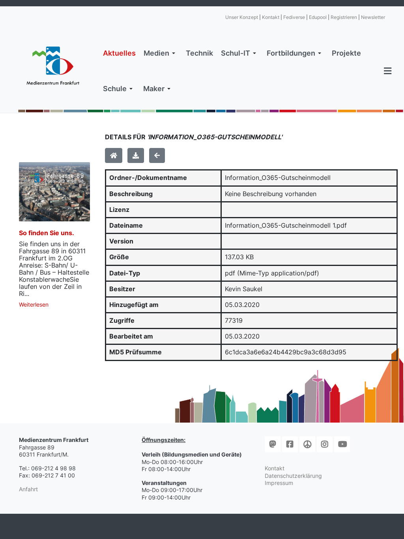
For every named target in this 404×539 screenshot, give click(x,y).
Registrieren (344, 17)
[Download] (135, 155)
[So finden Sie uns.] (54, 191)
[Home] (113, 155)
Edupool (318, 17)
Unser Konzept (241, 17)
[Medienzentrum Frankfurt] (52, 65)
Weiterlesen (34, 304)
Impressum (279, 482)
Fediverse (294, 17)
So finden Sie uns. (46, 233)
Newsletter (373, 17)
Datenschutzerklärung (293, 475)
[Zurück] (157, 155)
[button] (161, 53)
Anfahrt (28, 489)
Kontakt (270, 17)
